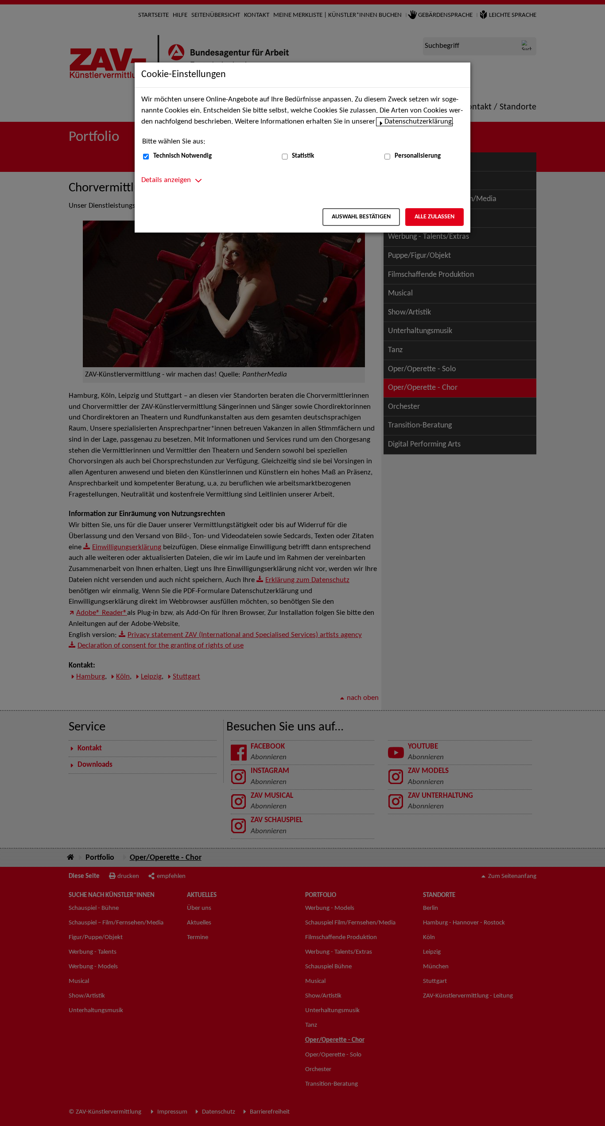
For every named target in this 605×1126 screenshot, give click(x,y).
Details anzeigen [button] (166, 180)
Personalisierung (418, 156)
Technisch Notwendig (182, 156)
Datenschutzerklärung (418, 121)
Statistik (303, 156)
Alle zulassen (434, 217)
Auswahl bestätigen (361, 217)
